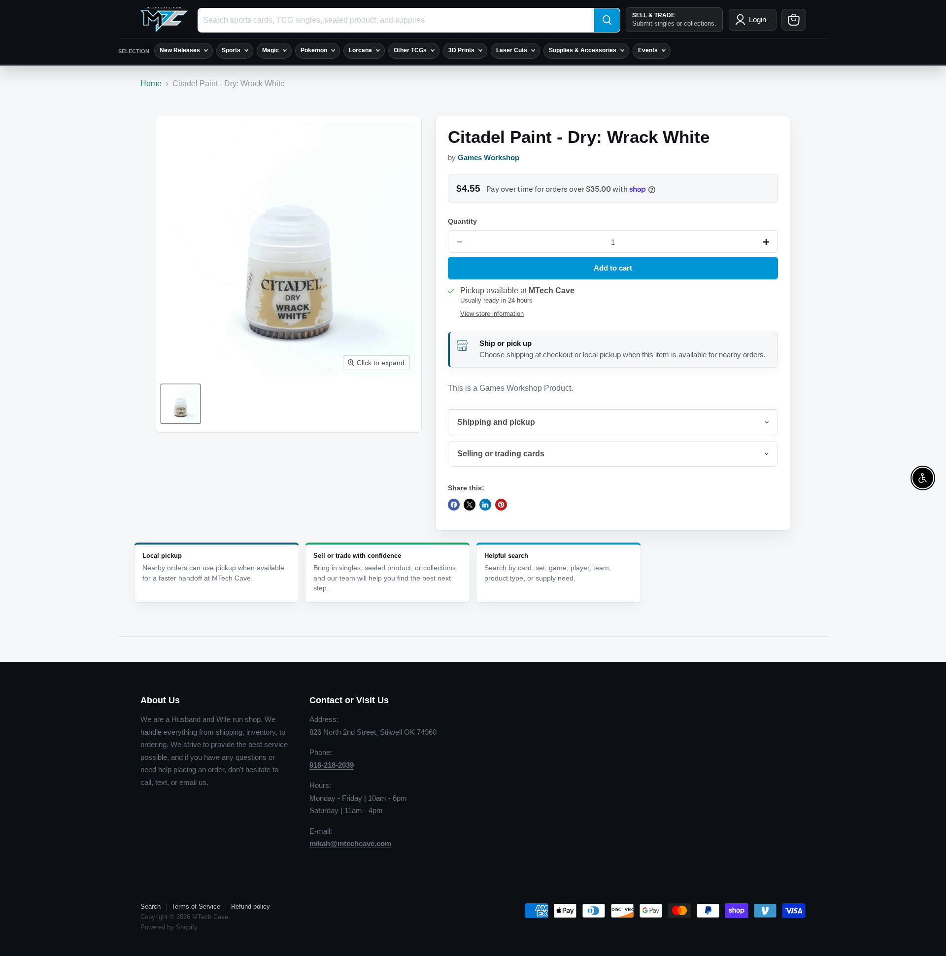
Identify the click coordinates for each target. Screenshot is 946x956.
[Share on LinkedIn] (485, 505)
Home (151, 83)
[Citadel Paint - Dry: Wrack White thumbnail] (180, 403)
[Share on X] (469, 505)
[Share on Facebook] (454, 505)
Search (150, 906)
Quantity (462, 221)
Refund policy (250, 906)
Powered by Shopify (169, 927)
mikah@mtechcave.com (350, 843)
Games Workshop (488, 158)
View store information (492, 313)
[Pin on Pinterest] (501, 505)
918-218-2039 (331, 765)
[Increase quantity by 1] (766, 242)
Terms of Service (195, 906)
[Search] (607, 20)
